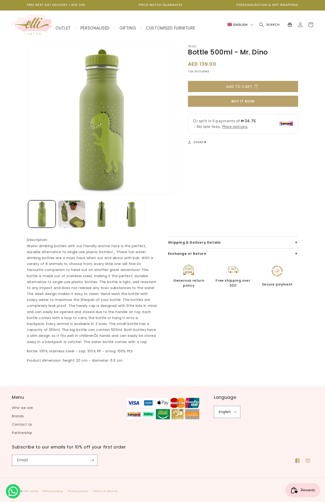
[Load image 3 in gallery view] (101, 214)
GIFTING (127, 28)
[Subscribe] (92, 460)
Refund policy (53, 491)
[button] (240, 24)
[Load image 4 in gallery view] (131, 214)
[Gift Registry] (290, 25)
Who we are (22, 407)
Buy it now (243, 101)
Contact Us (22, 424)
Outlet (63, 28)
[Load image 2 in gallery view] (71, 214)
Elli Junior (32, 491)
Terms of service (105, 491)
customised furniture (170, 28)
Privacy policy (78, 491)
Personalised (95, 28)
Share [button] (198, 142)
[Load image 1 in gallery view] (41, 214)
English (225, 411)
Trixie (192, 46)
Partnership (22, 432)
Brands (18, 416)
